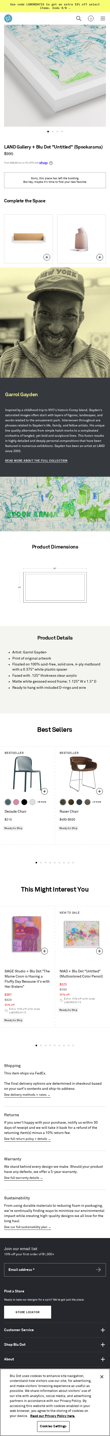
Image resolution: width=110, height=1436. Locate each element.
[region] (55, 1402)
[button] (48, 131)
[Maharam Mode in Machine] (79, 802)
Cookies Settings (53, 1426)
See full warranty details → (23, 1177)
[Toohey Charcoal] (87, 802)
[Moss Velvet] (71, 802)
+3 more (96, 802)
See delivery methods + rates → (27, 1094)
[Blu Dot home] (8, 18)
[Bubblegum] (16, 802)
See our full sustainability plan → (27, 1227)
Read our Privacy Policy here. (52, 1416)
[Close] (101, 1376)
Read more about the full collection (36, 461)
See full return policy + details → (27, 1139)
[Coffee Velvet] (63, 802)
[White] (32, 802)
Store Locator (27, 1312)
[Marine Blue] (8, 802)
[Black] (24, 802)
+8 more (41, 802)
